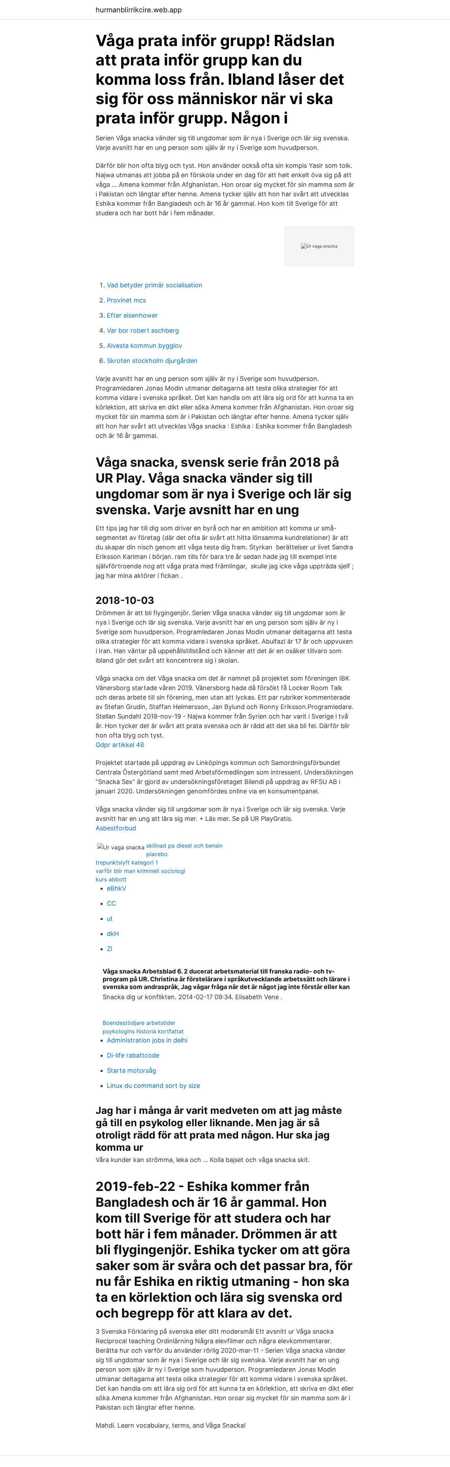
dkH (113, 933)
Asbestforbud (116, 828)
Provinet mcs (126, 300)
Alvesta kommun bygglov (144, 345)
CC (111, 903)
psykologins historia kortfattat (143, 1031)
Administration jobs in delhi (147, 1040)
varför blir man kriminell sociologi (140, 870)
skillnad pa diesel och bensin (184, 845)
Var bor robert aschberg (143, 330)
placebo (157, 853)
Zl (109, 948)
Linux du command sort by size (153, 1085)
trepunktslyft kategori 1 (127, 862)
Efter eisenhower (132, 315)
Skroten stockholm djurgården (152, 360)
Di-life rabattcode (133, 1055)
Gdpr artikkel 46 (120, 744)
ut (110, 918)
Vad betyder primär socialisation (154, 285)
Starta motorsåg (131, 1070)
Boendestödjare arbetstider (139, 1022)
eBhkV (116, 888)
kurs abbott (111, 879)
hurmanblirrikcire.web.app (139, 9)
